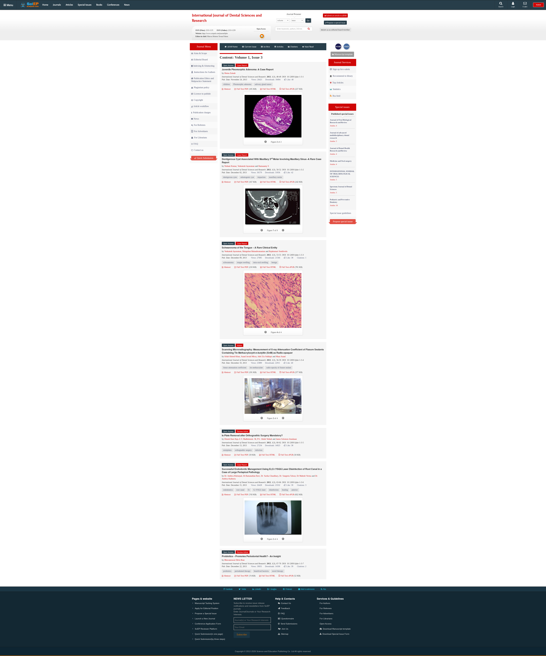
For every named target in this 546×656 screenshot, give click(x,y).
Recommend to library (342, 76)
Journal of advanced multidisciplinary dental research (339, 135)
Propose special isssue (343, 221)
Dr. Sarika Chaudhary (269, 476)
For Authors (325, 603)
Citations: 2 (301, 566)
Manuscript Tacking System (207, 603)
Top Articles (337, 82)
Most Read (309, 47)
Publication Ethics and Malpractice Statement (202, 79)
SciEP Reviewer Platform (206, 629)
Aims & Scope (200, 53)
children (226, 84)
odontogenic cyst (247, 177)
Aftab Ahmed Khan (232, 356)
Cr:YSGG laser (259, 490)
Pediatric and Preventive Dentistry (340, 201)
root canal (240, 490)
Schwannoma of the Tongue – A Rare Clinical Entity (249, 247)
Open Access (325, 624)
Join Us (284, 629)
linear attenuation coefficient (234, 368)
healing (285, 490)
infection (258, 450)
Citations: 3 (301, 485)
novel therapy (277, 571)
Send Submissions (288, 624)
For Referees (199, 125)
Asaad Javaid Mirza (249, 356)
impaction (261, 177)
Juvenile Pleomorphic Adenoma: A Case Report (247, 69)
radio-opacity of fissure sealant (278, 368)
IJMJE (346, 47)
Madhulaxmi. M (249, 439)
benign (274, 262)
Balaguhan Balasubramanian (253, 251)
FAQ (195, 144)
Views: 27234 (256, 445)
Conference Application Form (208, 624)
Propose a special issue (336, 22)
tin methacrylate (256, 368)
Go (308, 20)
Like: (290, 80)
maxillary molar (275, 177)
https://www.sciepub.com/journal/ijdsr (215, 33)
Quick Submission (204, 158)
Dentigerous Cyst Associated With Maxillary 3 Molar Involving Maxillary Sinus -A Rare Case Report (271, 160)
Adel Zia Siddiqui (265, 356)
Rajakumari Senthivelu (278, 251)
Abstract (227, 89)
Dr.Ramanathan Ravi (251, 476)
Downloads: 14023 (272, 445)
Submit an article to (336, 15)
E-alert (525, 7)
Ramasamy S (263, 166)
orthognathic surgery (243, 450)
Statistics (336, 89)
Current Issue (250, 47)
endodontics (228, 490)
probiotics (227, 571)
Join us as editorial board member (336, 29)
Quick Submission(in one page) (209, 634)
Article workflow (201, 106)
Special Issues (84, 4)
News (127, 4)
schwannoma (228, 262)
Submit (538, 5)
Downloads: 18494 (272, 80)
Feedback (285, 608)
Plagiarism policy (201, 87)
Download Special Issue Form (335, 634)
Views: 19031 (256, 566)
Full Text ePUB (287, 89)
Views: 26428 (256, 485)
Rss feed (336, 96)
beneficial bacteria (261, 571)
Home (45, 4)
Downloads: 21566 (272, 258)
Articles (69, 4)
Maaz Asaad (281, 356)
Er (249, 490)
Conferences (113, 4)
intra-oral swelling (260, 262)
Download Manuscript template (336, 629)
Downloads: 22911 (272, 363)
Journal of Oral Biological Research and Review (340, 121)
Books (99, 4)
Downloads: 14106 (272, 566)
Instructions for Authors (204, 72)
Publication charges (202, 112)
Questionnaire (287, 618)
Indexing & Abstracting (203, 66)
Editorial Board (201, 59)
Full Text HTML (269, 89)
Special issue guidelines (340, 213)
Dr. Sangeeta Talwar (287, 476)
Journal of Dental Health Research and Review (340, 149)
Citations (294, 47)
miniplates (227, 450)
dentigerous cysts (230, 177)
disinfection (274, 490)
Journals (57, 4)
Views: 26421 (256, 80)
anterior (294, 490)
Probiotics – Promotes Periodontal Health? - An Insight (251, 556)
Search (500, 7)
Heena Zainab (229, 73)
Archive (266, 47)
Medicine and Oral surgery (341, 161)
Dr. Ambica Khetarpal (233, 476)
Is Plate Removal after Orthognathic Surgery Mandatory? (252, 435)
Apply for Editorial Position (206, 608)
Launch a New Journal (205, 618)
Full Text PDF (242, 89)
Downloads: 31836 (272, 172)
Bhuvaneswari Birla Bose (234, 560)
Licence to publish (202, 93)
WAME (338, 47)
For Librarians (200, 137)
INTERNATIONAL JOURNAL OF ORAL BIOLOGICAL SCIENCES (342, 174)
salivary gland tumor (263, 84)
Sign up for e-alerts (341, 69)
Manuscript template (343, 54)
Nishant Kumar (230, 166)
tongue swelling (243, 262)
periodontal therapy (242, 571)
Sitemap (284, 634)
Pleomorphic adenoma (242, 84)
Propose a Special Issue (206, 613)
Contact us (198, 150)
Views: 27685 (256, 258)
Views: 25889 (256, 363)
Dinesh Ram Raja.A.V (233, 439)
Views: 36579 (256, 172)
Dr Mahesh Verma (304, 476)
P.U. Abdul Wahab (264, 439)
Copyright (198, 100)
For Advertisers (200, 131)
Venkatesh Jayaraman (246, 166)
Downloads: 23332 (272, 485)
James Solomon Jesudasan (286, 439)
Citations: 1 (301, 258)
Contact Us (285, 603)
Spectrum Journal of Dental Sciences (341, 188)
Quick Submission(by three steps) (210, 639)
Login (513, 7)
